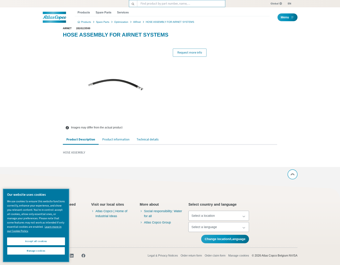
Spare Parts (103, 12)
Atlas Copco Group (157, 222)
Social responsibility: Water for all (163, 213)
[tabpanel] (170, 152)
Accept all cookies (36, 241)
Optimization (121, 21)
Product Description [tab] (80, 139)
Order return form (191, 255)
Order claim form (215, 255)
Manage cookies (238, 255)
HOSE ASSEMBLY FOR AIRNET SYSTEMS (170, 21)
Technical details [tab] (148, 139)
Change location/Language (225, 239)
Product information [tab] (115, 139)
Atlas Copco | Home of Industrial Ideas (111, 213)
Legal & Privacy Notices (163, 255)
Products (84, 12)
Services (123, 12)
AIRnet (137, 21)
